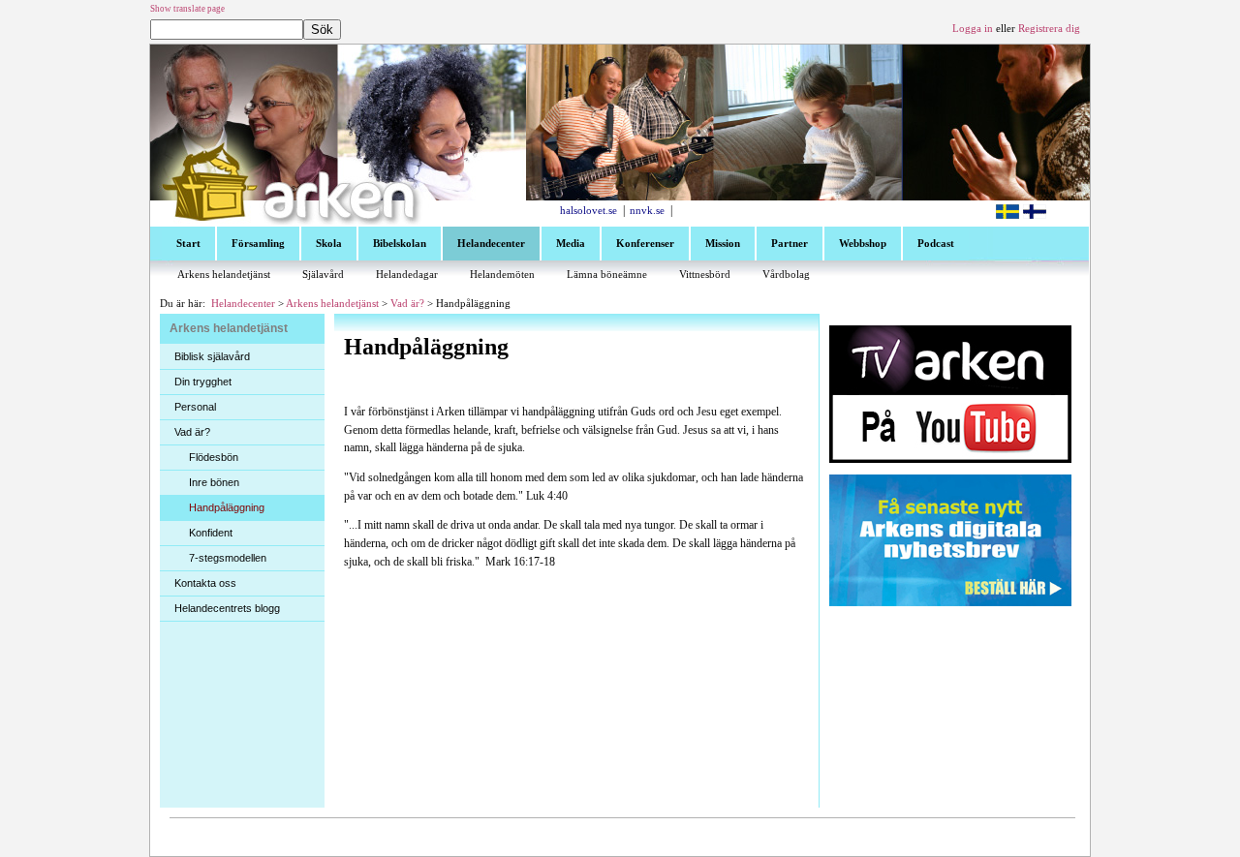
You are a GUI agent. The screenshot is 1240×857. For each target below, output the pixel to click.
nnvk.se (647, 210)
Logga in (972, 28)
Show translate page (187, 9)
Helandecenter (243, 303)
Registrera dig (1049, 28)
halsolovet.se (588, 210)
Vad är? (407, 303)
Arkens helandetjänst (332, 303)
